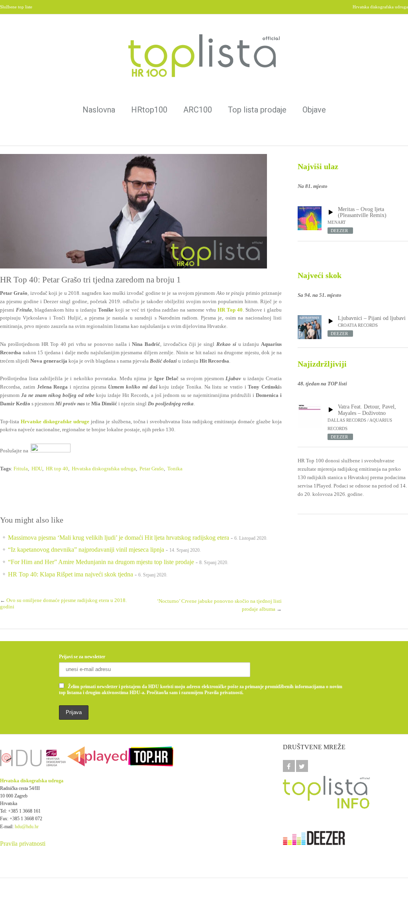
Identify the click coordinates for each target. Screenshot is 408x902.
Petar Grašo (151, 469)
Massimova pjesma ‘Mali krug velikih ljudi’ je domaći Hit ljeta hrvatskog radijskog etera (118, 537)
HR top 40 (57, 469)
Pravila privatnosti (22, 843)
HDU (36, 469)
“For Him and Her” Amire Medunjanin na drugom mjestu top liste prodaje (101, 562)
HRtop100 (149, 109)
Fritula (21, 469)
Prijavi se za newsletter (82, 656)
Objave (314, 109)
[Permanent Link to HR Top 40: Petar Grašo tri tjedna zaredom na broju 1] (141, 211)
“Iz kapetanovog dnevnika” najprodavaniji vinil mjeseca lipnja (86, 549)
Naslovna (98, 109)
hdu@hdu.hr (27, 826)
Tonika (174, 469)
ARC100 (197, 109)
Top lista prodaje (257, 109)
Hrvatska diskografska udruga (104, 469)
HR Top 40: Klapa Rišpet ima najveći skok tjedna (70, 574)
